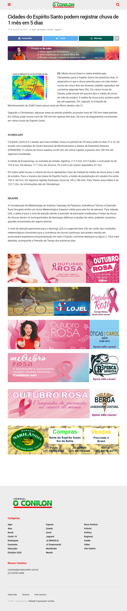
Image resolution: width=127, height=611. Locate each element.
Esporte (50, 524)
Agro (34, 29)
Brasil (10, 532)
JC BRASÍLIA (52, 540)
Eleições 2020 (15, 552)
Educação (12, 548)
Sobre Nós (12, 594)
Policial (88, 528)
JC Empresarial (53, 544)
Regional (88, 536)
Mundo (49, 552)
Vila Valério (90, 548)
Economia (13, 544)
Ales (10, 528)
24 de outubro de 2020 (17, 29)
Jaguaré (58, 29)
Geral (48, 532)
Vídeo (87, 544)
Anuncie (25, 594)
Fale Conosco (40, 594)
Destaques (41, 29)
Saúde (87, 540)
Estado (50, 29)
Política (88, 532)
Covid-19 (12, 536)
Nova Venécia (91, 524)
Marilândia (51, 548)
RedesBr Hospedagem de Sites (41, 601)
